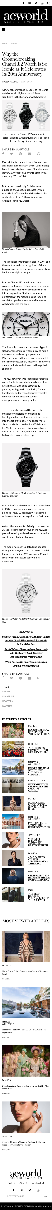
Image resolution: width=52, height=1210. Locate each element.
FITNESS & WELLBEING (34, 763)
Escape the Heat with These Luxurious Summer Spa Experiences (24, 1031)
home (4, 43)
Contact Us (37, 1183)
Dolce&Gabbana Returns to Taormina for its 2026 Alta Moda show (25, 1087)
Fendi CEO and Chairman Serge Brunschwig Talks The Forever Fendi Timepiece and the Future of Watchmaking (26, 653)
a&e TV (23, 1183)
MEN (30, 890)
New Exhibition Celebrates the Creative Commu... (38, 788)
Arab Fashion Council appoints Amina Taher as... (38, 860)
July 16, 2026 (6, 1150)
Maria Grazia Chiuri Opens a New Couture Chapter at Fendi (25, 972)
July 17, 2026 (6, 979)
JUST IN (14, 43)
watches (7, 706)
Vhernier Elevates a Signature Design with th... (38, 842)
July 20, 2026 (6, 1093)
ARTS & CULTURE (36, 780)
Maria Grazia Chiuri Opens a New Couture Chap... (37, 806)
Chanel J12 (8, 696)
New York (7, 701)
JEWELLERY (34, 835)
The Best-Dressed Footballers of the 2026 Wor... (38, 897)
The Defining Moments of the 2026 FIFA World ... (38, 751)
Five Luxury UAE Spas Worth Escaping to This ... (39, 826)
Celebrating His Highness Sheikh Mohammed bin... (39, 878)
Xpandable (47, 1206)
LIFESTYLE (33, 744)
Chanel (6, 691)
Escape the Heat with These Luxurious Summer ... (38, 771)
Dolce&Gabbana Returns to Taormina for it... (39, 732)
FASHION (32, 726)
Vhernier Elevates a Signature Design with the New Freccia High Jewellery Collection (24, 1143)
